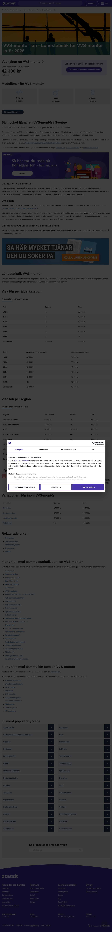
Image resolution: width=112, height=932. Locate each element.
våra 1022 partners (21, 461)
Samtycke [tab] (19, 449)
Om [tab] (93, 449)
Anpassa (54, 487)
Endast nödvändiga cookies (24, 487)
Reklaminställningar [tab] (68, 449)
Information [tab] (43, 449)
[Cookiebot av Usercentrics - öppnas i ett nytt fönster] (94, 443)
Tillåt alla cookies (88, 487)
